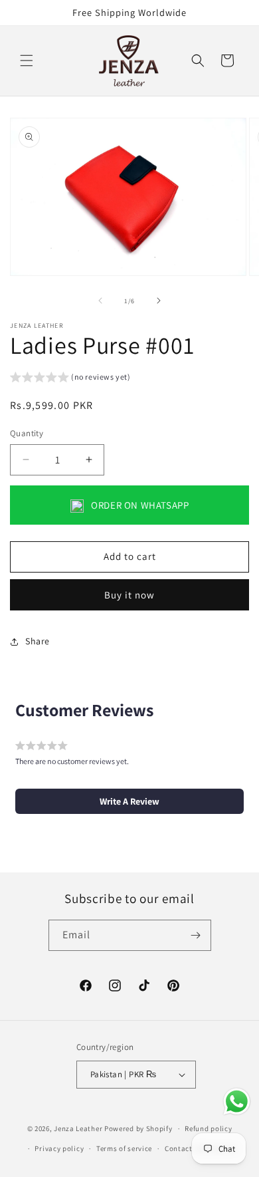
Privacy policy (59, 1148)
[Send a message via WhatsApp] (236, 1101)
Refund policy (208, 1128)
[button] (26, 60)
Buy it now (129, 594)
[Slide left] (100, 300)
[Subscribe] (196, 935)
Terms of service (124, 1148)
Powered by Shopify (138, 1128)
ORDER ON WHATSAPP (139, 505)
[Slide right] (158, 300)
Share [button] (37, 641)
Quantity (26, 433)
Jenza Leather (78, 1128)
